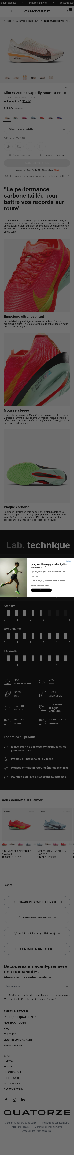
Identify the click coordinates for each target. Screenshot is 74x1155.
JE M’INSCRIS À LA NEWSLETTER (41, 590)
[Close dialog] (68, 561)
